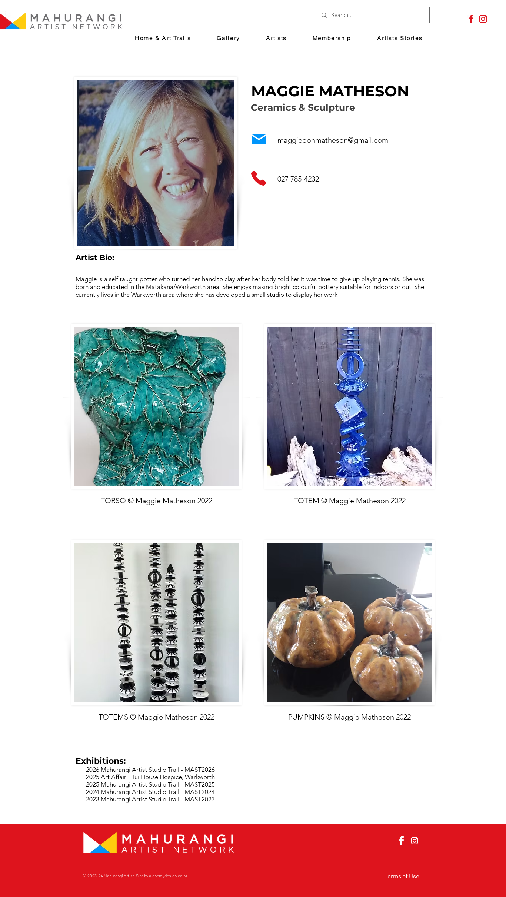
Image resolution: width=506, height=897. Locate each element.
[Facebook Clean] (401, 840)
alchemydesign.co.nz (168, 875)
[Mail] (259, 139)
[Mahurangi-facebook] (471, 19)
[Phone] (258, 178)
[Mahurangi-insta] (483, 19)
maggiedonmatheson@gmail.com (332, 140)
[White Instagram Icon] (414, 840)
